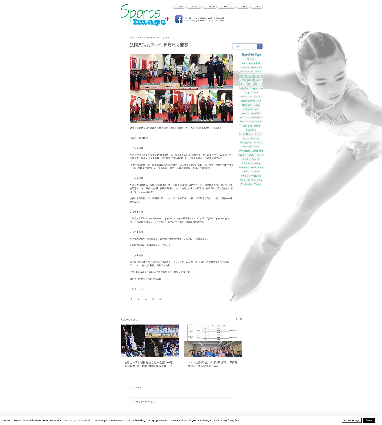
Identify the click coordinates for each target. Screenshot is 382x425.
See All (239, 319)
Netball (244, 121)
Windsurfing (247, 184)
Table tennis (138, 289)
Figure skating (248, 100)
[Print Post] (160, 299)
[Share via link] (153, 299)
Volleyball (256, 175)
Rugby (246, 138)
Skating (242, 154)
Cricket (250, 79)
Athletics (244, 67)
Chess (260, 75)
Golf (259, 100)
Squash (255, 159)
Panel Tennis (255, 121)
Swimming (244, 167)
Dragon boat (257, 88)
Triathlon (255, 171)
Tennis (245, 171)
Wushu (257, 184)
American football (251, 63)
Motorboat (245, 117)
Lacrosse (245, 113)
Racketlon (251, 129)
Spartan (246, 159)
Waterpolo (256, 179)
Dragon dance (251, 92)
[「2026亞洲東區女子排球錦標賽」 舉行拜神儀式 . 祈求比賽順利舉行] (213, 341)
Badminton (256, 67)
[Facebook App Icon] (178, 19)
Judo (257, 109)
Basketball (256, 71)
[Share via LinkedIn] (145, 299)
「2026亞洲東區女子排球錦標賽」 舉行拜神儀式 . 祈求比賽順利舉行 (212, 364)
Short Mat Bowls (251, 146)
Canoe (252, 75)
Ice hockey (248, 109)
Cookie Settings (351, 420)
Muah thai (257, 117)
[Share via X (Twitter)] (138, 299)
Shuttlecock (244, 150)
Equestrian (246, 96)
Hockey (256, 104)
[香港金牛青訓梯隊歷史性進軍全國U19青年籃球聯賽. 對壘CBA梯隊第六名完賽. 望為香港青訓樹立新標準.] (150, 341)
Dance (243, 84)
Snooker (251, 154)
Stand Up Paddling (251, 163)
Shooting (257, 142)
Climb (242, 79)
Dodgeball (244, 88)
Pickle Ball (247, 125)
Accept (369, 420)
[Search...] (259, 46)
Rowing (259, 134)
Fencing (257, 96)
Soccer (260, 154)
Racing (257, 125)
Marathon (256, 113)
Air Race (251, 59)
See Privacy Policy (232, 420)
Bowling (243, 75)
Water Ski (245, 179)
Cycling (259, 79)
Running (255, 138)
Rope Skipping (246, 134)
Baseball (245, 71)
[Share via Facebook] (131, 299)
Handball (246, 104)
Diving (258, 84)
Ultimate (245, 175)
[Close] (378, 420)
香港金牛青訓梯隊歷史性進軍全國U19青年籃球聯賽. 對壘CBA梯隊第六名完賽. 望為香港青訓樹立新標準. (149, 364)
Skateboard (257, 150)
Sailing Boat (246, 142)
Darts (251, 84)
